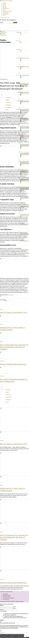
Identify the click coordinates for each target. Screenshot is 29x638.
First (14, 606)
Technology (6, 12)
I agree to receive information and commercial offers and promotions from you (14, 617)
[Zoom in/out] (4, 632)
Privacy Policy (6, 596)
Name (2, 605)
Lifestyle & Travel (7, 11)
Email (2, 609)
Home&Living (6, 8)
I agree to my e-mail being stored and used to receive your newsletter (15, 614)
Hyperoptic (9, 117)
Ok (25, 637)
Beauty (4, 5)
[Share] (1, 632)
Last (14, 608)
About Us (5, 594)
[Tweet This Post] (16, 93)
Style (4, 4)
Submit (2, 620)
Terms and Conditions (8, 598)
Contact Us (6, 599)
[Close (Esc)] (0, 632)
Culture (5, 7)
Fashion (4, 3)
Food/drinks (6, 13)
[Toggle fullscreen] (3, 632)
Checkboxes (3, 611)
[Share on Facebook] (16, 92)
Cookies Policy (7, 595)
